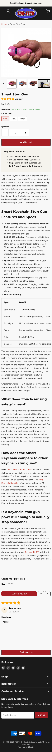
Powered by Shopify (26, 747)
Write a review (19, 593)
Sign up (41, 714)
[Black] (22, 121)
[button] (12, 83)
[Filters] (41, 593)
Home (4, 24)
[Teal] (14, 121)
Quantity (5, 127)
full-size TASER (32, 552)
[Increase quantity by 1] (25, 132)
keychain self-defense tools (19, 469)
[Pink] (5, 121)
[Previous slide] (3, 83)
